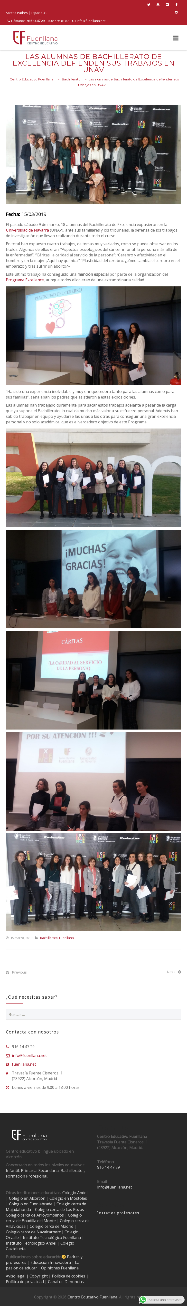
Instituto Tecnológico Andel (31, 1243)
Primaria (29, 1170)
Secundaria (48, 1170)
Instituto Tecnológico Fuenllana (52, 1237)
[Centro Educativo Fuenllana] (35, 37)
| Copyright (37, 1276)
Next (171, 971)
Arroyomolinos (50, 1215)
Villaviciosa (16, 1226)
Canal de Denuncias (65, 1281)
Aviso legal (16, 1276)
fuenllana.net (24, 1064)
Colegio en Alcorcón (27, 1198)
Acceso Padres (17, 12)
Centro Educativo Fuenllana (92, 1297)
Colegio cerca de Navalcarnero (33, 1232)
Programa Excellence (25, 280)
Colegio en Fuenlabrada (30, 1204)
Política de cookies (69, 1276)
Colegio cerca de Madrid (51, 1226)
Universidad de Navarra (27, 230)
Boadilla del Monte (39, 1220)
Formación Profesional (26, 1176)
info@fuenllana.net (91, 21)
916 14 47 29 (108, 1167)
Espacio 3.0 (39, 12)
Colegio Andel (74, 1192)
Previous (19, 972)
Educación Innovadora (50, 1262)
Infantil (12, 1170)
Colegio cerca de (21, 1215)
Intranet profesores (118, 1212)
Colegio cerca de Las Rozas (59, 1209)
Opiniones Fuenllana (60, 1268)
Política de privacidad (25, 1281)
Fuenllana (66, 938)
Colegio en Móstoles (68, 1198)
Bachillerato (49, 938)
